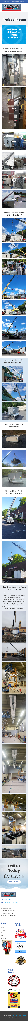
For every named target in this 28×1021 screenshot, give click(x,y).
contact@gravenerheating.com (18, 1)
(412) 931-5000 (7, 899)
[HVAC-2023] (20, 929)
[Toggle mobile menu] (25, 6)
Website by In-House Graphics (19, 1015)
